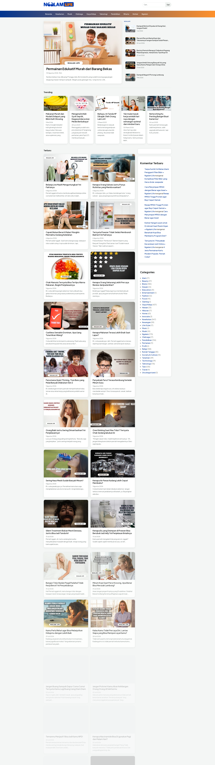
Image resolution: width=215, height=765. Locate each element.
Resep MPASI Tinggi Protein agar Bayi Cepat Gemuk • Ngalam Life (156, 208)
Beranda (48, 14)
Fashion (145, 296)
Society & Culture (149, 355)
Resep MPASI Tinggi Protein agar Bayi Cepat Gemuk (157, 196)
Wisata (126, 14)
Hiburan (145, 310)
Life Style (146, 325)
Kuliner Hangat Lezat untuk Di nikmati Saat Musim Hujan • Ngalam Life (156, 226)
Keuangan (146, 322)
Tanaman (146, 358)
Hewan (145, 307)
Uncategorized (148, 372)
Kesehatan (60, 14)
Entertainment (148, 293)
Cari (168, 5)
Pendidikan (115, 14)
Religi (144, 349)
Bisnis (144, 284)
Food (144, 298)
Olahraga (79, 14)
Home (144, 313)
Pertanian (146, 343)
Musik (70, 14)
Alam (144, 278)
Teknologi (104, 14)
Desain (145, 287)
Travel (144, 369)
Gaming (145, 302)
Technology (147, 360)
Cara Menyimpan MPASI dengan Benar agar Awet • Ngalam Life (156, 190)
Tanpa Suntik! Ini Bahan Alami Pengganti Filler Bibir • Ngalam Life (157, 172)
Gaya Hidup (91, 14)
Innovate (146, 316)
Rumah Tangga (148, 352)
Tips (144, 366)
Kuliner (135, 14)
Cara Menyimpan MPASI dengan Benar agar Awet (156, 214)
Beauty (145, 281)
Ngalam (145, 14)
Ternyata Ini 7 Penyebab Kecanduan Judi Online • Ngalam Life (155, 244)
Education (146, 290)
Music (144, 328)
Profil (144, 346)
